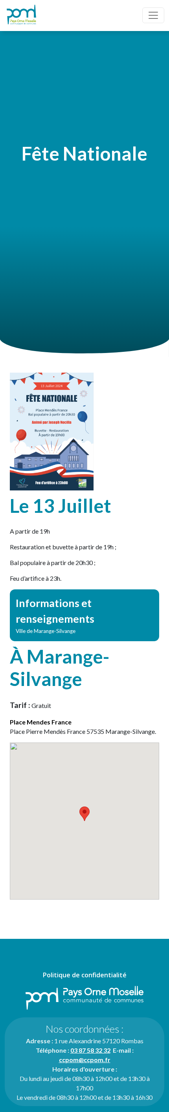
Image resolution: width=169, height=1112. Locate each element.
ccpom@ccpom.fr (84, 1059)
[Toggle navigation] (153, 15)
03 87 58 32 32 (90, 1050)
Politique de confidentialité (85, 975)
